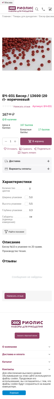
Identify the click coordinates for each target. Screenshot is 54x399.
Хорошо (14, 392)
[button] (42, 148)
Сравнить (27, 149)
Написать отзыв (22, 106)
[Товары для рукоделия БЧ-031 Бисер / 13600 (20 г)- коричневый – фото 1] (27, 54)
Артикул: (37, 106)
